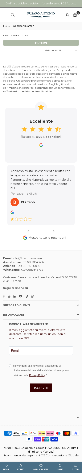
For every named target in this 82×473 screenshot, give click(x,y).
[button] (75, 15)
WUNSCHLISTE (41, 469)
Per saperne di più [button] (29, 189)
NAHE (60, 469)
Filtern (41, 43)
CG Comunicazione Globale (60, 451)
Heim (6, 26)
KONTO (20, 469)
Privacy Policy (37, 371)
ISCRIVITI (41, 384)
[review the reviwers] (18, 209)
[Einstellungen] (67, 15)
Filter (75, 469)
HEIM (6, 469)
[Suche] (12, 14)
